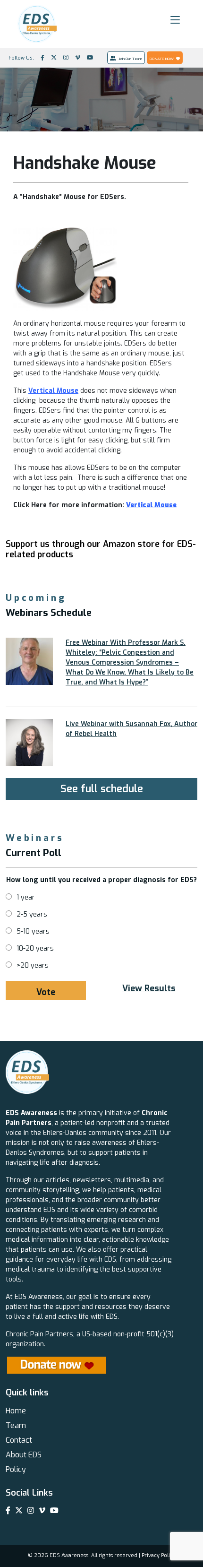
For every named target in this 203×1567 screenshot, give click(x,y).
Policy (16, 1469)
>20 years (33, 965)
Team (16, 1425)
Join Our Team (130, 58)
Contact (19, 1440)
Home (16, 1411)
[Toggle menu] (175, 19)
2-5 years (32, 914)
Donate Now (162, 58)
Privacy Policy (159, 1555)
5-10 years (33, 931)
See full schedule (101, 789)
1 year (26, 897)
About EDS (24, 1455)
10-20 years (35, 948)
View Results (149, 988)
